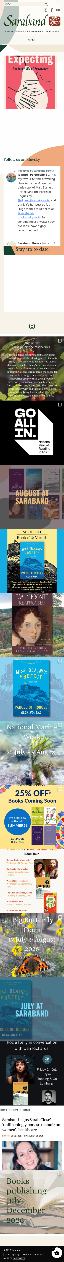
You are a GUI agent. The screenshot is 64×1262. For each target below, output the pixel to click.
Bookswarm (19, 1258)
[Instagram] (45, 10)
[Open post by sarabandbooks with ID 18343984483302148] (32, 625)
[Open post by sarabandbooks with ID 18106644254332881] (32, 689)
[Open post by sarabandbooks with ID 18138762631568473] (32, 753)
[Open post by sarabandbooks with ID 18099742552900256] (32, 1138)
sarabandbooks (31, 340)
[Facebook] (51, 10)
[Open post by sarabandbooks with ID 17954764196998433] (32, 497)
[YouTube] (57, 10)
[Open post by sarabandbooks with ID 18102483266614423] (32, 817)
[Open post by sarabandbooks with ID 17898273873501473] (32, 945)
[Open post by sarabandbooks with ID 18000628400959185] (32, 1073)
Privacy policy (12, 1254)
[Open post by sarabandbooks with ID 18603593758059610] (32, 1202)
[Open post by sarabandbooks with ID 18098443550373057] (32, 433)
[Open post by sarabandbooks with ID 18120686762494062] (32, 561)
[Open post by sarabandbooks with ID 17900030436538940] (32, 881)
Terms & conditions (33, 1254)
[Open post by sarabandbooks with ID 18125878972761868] (32, 368)
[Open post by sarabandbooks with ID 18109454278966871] (32, 1009)
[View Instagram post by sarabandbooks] (60, 396)
